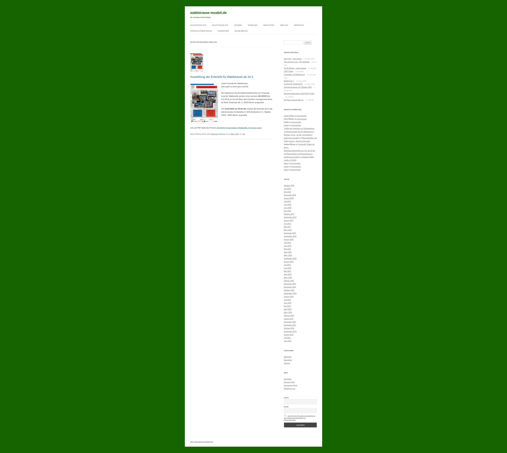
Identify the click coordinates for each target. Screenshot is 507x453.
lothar (286, 163)
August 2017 (289, 220)
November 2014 (290, 287)
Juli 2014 (287, 300)
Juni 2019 (287, 205)
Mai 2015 (287, 271)
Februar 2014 (289, 316)
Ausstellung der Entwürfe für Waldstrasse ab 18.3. (222, 76)
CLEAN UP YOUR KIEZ (293, 84)
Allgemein (214, 134)
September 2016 (290, 236)
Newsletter (288, 360)
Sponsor (287, 363)
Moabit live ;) (289, 81)
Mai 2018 (287, 211)
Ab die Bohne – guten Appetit (295, 68)
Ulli (244, 134)
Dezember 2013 (290, 322)
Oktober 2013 (289, 328)
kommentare (223, 31)
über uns (284, 25)
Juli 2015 (287, 265)
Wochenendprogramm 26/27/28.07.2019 (299, 94)
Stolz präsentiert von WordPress (201, 442)
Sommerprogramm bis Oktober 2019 (298, 87)
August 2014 (289, 297)
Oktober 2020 (289, 186)
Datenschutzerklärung (201, 31)
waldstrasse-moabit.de (208, 13)
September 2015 (290, 259)
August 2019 (289, 198)
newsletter (268, 25)
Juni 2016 (287, 246)
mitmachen (252, 25)
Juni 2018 (287, 208)
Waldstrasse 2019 (220, 25)
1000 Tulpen (288, 71)
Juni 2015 (287, 268)
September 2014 (290, 293)
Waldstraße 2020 (198, 25)
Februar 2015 (289, 281)
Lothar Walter (289, 116)
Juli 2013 (287, 338)
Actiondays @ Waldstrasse (294, 75)
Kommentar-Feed (290, 385)
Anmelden (288, 379)
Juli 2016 (287, 243)
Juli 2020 (287, 189)
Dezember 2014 (290, 284)
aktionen (238, 25)
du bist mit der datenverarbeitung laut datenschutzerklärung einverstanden (299, 418)
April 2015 (288, 274)
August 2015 (289, 262)
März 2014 (288, 312)
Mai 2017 (287, 227)
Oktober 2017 (289, 214)
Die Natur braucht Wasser (294, 100)
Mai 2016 (287, 249)
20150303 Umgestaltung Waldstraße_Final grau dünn (239, 128)
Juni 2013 (287, 341)
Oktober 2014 (289, 290)
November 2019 (290, 195)
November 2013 (290, 325)
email (286, 407)
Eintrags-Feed (289, 382)
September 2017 (290, 217)
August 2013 (289, 335)
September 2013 (290, 331)
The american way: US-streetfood (296, 62)
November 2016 (290, 233)
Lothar (286, 125)
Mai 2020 (287, 192)
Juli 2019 (287, 201)
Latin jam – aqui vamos (293, 59)
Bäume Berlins (241, 31)
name (286, 398)
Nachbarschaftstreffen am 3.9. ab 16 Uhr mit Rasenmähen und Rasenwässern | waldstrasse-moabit (299, 154)
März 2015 (288, 278)
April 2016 (288, 252)
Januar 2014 (288, 319)
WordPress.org (289, 389)
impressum (299, 25)
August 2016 (289, 240)
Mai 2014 (287, 306)
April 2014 (288, 309)
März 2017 (288, 230)
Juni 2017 (287, 224)
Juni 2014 (287, 303)
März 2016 (288, 255)
